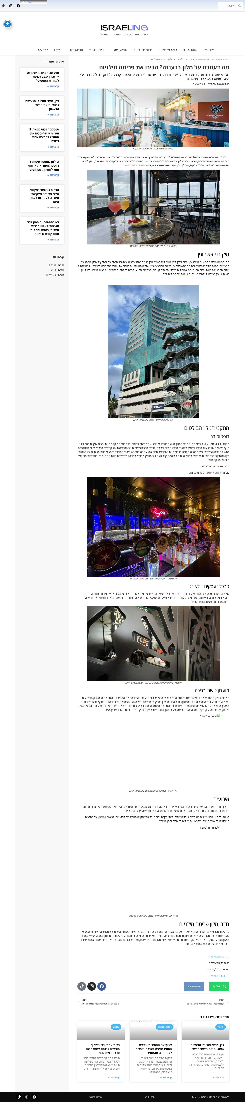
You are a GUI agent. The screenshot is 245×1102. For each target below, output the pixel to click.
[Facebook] (18, 5)
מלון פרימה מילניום (219, 957)
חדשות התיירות (190, 49)
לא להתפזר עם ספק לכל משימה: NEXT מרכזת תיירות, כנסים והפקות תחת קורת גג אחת (43, 228)
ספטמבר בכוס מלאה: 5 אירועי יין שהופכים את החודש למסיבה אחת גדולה (44, 135)
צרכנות (57, 49)
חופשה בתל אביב (144, 49)
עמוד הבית (209, 49)
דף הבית (225, 59)
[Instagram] (10, 5)
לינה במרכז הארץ (201, 59)
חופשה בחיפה (56, 270)
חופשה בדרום (76, 49)
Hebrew (24, 2)
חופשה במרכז (120, 49)
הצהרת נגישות (95, 1097)
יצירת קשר (43, 49)
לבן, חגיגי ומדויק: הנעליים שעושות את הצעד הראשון (207, 1047)
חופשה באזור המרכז (134, 165)
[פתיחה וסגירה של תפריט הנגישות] (8, 24)
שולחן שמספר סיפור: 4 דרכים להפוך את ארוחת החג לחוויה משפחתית (43, 165)
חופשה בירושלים (169, 49)
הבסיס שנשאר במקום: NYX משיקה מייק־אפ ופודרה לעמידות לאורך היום (44, 196)
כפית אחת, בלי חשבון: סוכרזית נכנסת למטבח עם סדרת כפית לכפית (103, 1049)
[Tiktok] (3, 5)
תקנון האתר (149, 1097)
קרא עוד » (218, 1077)
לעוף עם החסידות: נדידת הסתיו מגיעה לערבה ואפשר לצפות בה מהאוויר (154, 1049)
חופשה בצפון (98, 49)
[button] (219, 986)
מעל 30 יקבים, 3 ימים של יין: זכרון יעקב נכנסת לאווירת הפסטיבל (42, 77)
